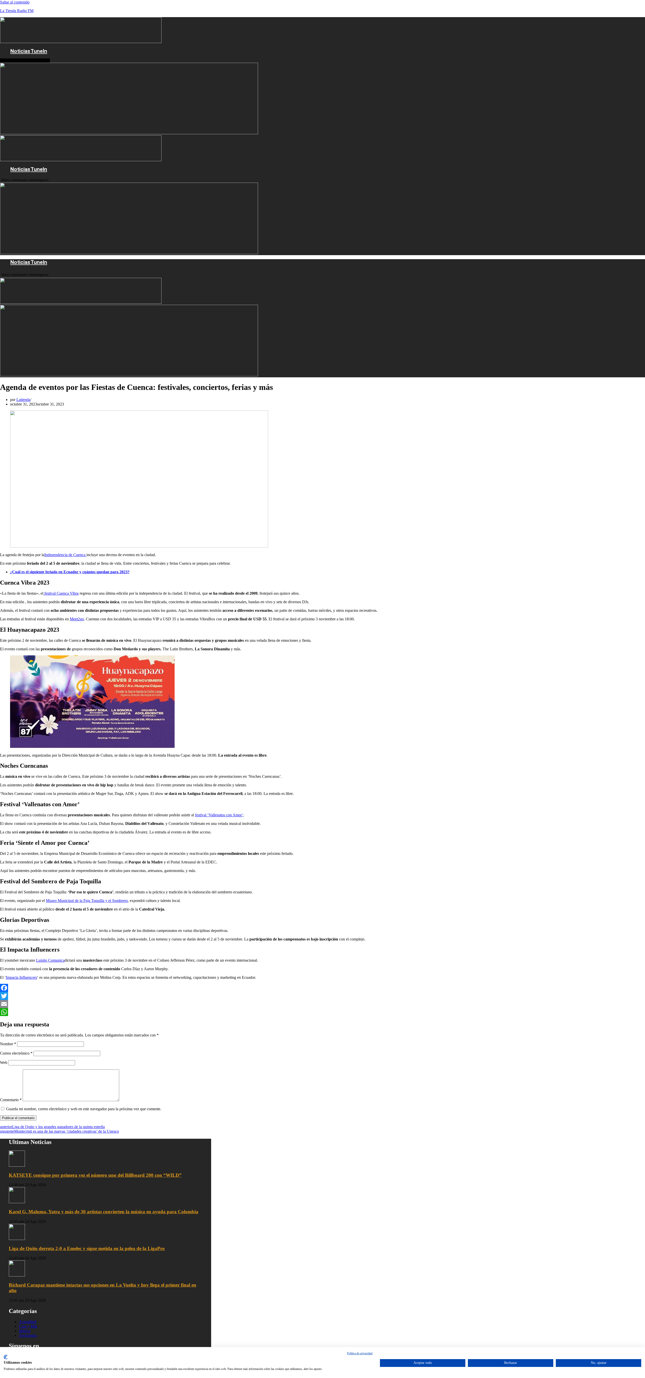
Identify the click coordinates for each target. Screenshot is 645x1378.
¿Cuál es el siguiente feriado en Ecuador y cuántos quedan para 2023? (70, 572)
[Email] (226, 1004)
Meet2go (77, 619)
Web (3, 1062)
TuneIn (38, 51)
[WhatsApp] (226, 1012)
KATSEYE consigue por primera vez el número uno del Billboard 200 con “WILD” (95, 1175)
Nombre (8, 1044)
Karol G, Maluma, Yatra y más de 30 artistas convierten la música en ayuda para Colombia (103, 1211)
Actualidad (27, 1322)
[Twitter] (226, 996)
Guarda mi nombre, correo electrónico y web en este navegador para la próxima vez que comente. (83, 1109)
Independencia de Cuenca (65, 555)
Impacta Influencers (21, 977)
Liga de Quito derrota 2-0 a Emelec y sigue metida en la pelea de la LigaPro (87, 1248)
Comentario (11, 1100)
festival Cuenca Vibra (61, 593)
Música (24, 1331)
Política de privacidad (359, 1353)
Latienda (23, 399)
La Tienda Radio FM (17, 11)
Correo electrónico (16, 1053)
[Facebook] (226, 988)
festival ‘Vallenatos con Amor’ (219, 815)
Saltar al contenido (14, 2)
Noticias (20, 51)
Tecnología (28, 1335)
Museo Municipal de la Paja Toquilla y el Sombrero (87, 900)
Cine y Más (28, 1326)
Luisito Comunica (50, 960)
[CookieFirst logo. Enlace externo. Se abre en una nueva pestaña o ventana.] (6, 1357)
